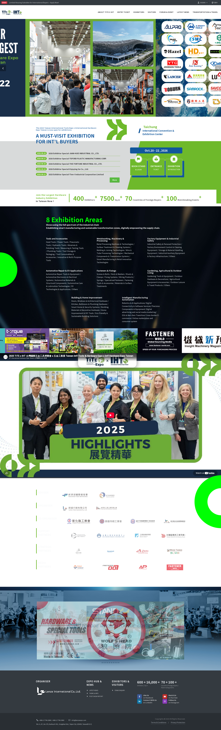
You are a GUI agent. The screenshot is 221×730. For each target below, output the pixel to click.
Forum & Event (167, 12)
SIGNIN (203, 2)
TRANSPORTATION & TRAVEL (205, 12)
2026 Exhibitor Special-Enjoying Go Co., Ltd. (69, 169)
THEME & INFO (93, 694)
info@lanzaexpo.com (79, 721)
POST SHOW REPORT (96, 697)
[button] (3, 68)
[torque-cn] (27, 340)
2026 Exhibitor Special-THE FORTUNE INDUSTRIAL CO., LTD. (75, 163)
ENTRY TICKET (123, 12)
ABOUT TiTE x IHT (106, 12)
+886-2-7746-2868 (45, 721)
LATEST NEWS (183, 12)
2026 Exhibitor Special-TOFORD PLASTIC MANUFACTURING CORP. (77, 158)
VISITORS (152, 12)
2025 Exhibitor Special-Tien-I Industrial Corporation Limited (76, 174)
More (114, 180)
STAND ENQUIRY (120, 691)
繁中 (216, 2)
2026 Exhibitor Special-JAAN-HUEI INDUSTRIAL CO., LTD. (74, 153)
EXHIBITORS (139, 12)
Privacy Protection (178, 723)
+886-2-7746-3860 (58, 721)
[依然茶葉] (115, 340)
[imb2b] (71, 340)
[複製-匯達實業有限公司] (110, 630)
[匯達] (160, 340)
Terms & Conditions (158, 723)
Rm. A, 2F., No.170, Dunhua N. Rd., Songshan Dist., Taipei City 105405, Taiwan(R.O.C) (64, 725)
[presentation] (2, 340)
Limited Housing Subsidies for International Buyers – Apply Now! (34, 2)
